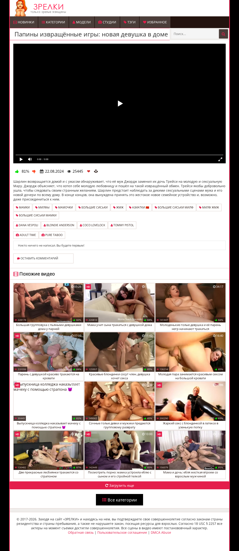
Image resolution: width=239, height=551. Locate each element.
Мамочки (65, 207)
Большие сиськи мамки (37, 215)
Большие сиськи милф (175, 207)
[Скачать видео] (96, 171)
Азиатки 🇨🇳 (140, 207)
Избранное (156, 22)
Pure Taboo (54, 235)
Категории (55, 22)
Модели (83, 22)
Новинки (25, 22)
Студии (109, 22)
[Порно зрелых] (120, 8)
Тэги (131, 22)
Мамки (24, 207)
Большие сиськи (94, 207)
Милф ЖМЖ (210, 207)
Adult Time (27, 235)
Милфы (43, 207)
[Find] (223, 34)
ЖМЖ (119, 207)
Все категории (121, 499)
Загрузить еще (121, 485)
